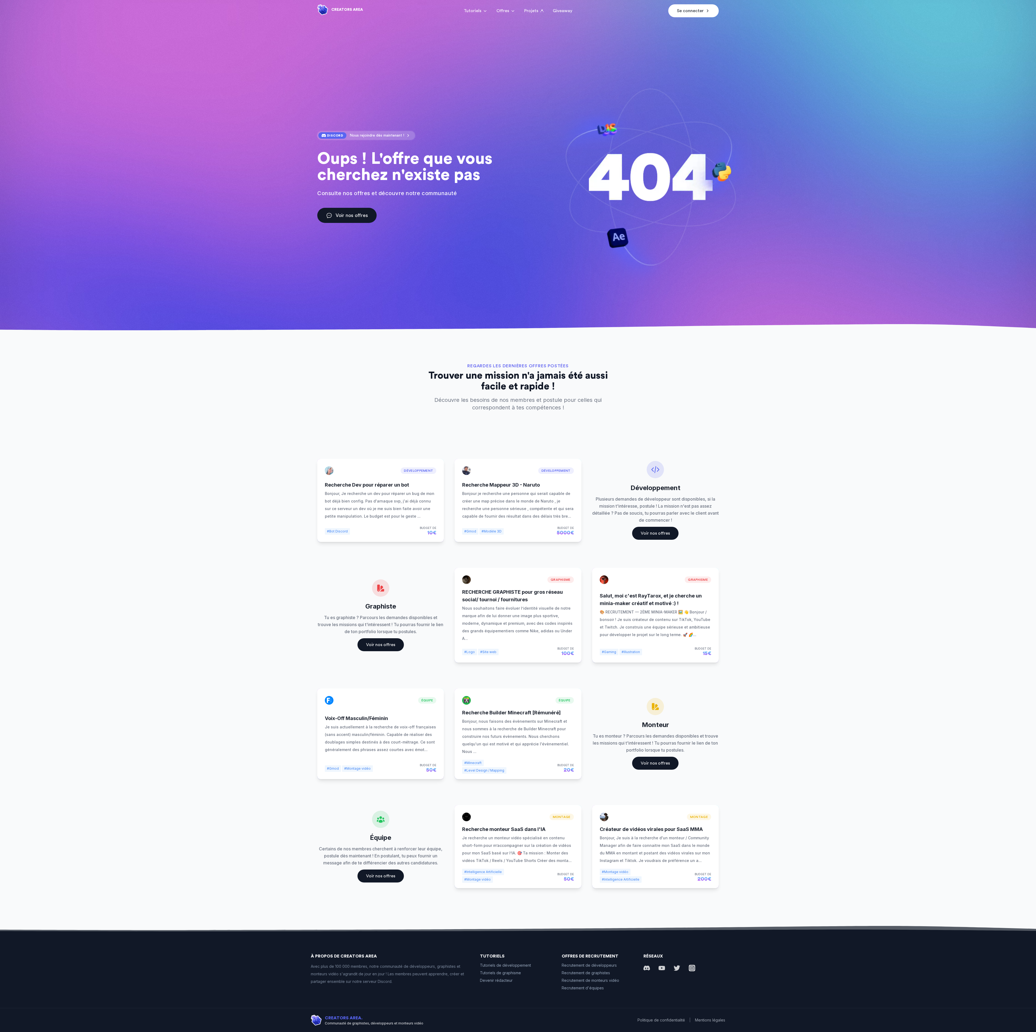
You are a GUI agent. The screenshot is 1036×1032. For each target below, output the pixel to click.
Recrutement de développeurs (589, 965)
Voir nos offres (352, 215)
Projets (531, 11)
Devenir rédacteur (496, 980)
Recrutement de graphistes (586, 972)
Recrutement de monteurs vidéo (590, 980)
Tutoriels (472, 11)
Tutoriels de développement (505, 965)
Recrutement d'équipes (583, 988)
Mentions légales (710, 1020)
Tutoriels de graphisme (500, 972)
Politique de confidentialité (661, 1020)
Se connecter (690, 11)
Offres (502, 11)
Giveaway (562, 11)
